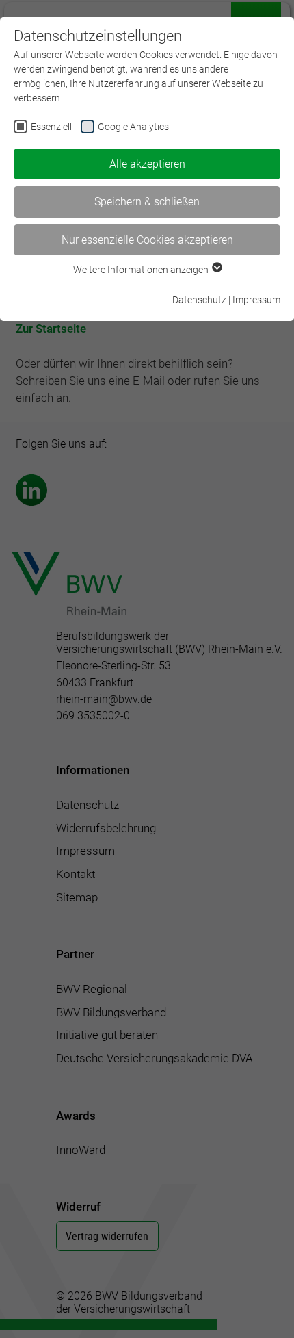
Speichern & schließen (147, 201)
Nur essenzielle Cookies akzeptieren (147, 239)
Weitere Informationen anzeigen (142, 269)
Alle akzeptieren (147, 163)
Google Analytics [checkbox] (133, 126)
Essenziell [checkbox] (51, 126)
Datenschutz (199, 299)
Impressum (256, 299)
